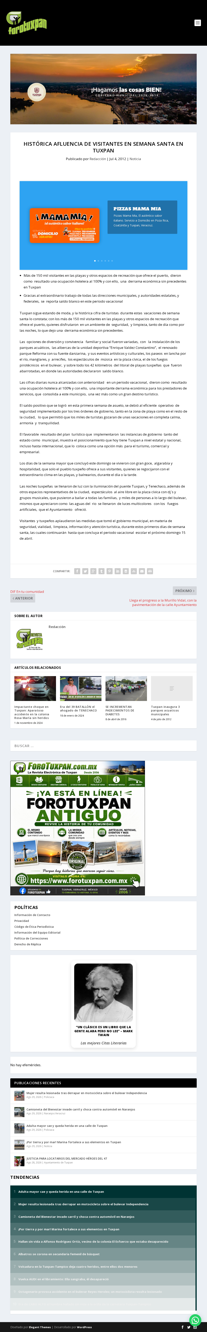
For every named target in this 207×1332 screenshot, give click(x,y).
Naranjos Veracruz (54, 1113)
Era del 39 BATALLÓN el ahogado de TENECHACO (78, 708)
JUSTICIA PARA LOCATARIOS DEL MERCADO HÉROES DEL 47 (66, 1158)
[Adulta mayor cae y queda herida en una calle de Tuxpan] (19, 1128)
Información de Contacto (32, 915)
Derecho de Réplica (27, 944)
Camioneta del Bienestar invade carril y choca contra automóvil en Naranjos (80, 1109)
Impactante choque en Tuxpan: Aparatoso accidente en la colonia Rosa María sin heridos (31, 712)
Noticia (135, 158)
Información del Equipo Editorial (37, 932)
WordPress (84, 1327)
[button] (195, 1320)
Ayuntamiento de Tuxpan (58, 1162)
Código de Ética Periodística (34, 927)
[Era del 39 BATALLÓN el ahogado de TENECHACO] (80, 688)
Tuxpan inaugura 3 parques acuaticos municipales (165, 710)
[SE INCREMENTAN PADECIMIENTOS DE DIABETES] (126, 688)
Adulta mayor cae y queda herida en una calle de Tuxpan (67, 1126)
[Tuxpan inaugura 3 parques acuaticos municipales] (171, 688)
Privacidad (21, 921)
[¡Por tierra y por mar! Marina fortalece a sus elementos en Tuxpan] (19, 1145)
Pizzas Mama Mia (137, 209)
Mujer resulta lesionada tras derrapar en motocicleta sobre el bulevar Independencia (86, 1093)
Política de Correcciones (31, 938)
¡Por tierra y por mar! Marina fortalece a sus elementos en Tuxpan (73, 1142)
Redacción (98, 158)
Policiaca (49, 1097)
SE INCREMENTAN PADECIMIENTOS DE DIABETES (120, 710)
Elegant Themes (40, 1327)
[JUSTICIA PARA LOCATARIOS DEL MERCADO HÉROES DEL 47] (19, 1161)
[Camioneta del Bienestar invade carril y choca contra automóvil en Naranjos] (19, 1112)
